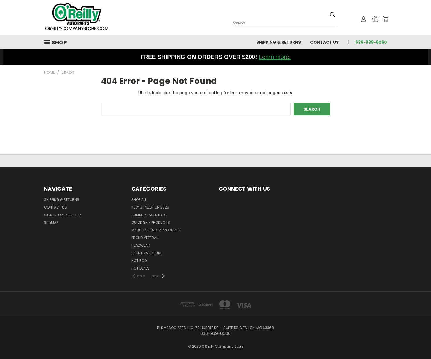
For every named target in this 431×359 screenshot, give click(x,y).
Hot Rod (139, 260)
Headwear (140, 245)
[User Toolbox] (363, 19)
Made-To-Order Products (156, 230)
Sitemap (51, 222)
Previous (415, 340)
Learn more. (275, 57)
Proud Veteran (145, 237)
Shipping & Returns (278, 42)
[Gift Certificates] (375, 19)
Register (73, 214)
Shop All (139, 199)
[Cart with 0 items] (385, 19)
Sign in (50, 214)
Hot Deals (140, 268)
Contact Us (324, 42)
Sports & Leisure (146, 252)
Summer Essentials (149, 214)
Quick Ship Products (150, 222)
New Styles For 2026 (150, 207)
